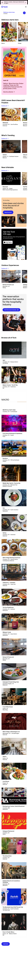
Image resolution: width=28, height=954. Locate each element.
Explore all (4, 105)
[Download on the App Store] (14, 242)
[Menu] (25, 6)
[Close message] (25, 3)
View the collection (8, 91)
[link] (11, 118)
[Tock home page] (4, 7)
